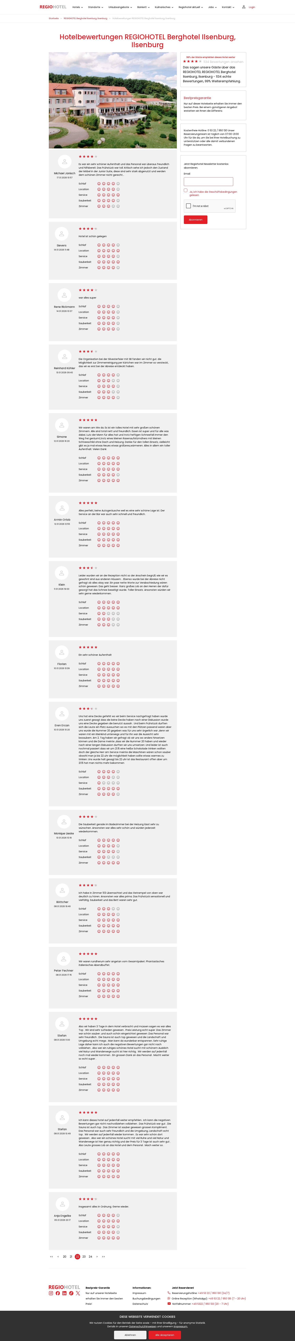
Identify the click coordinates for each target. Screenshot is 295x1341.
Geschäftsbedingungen (223, 192)
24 (90, 1257)
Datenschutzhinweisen (142, 1326)
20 (64, 1257)
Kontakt (226, 7)
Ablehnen (130, 1335)
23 (84, 1257)
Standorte (94, 7)
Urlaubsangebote (119, 7)
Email (187, 173)
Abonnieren (195, 219)
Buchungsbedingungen (146, 1298)
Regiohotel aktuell (189, 7)
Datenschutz (140, 1304)
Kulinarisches (162, 7)
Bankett (142, 7)
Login (252, 7)
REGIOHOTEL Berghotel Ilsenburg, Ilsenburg (85, 18)
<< (51, 1257)
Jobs (211, 7)
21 (71, 1257)
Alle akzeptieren (164, 1335)
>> (103, 1257)
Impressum (139, 1293)
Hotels (76, 7)
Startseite (54, 18)
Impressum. (181, 1326)
